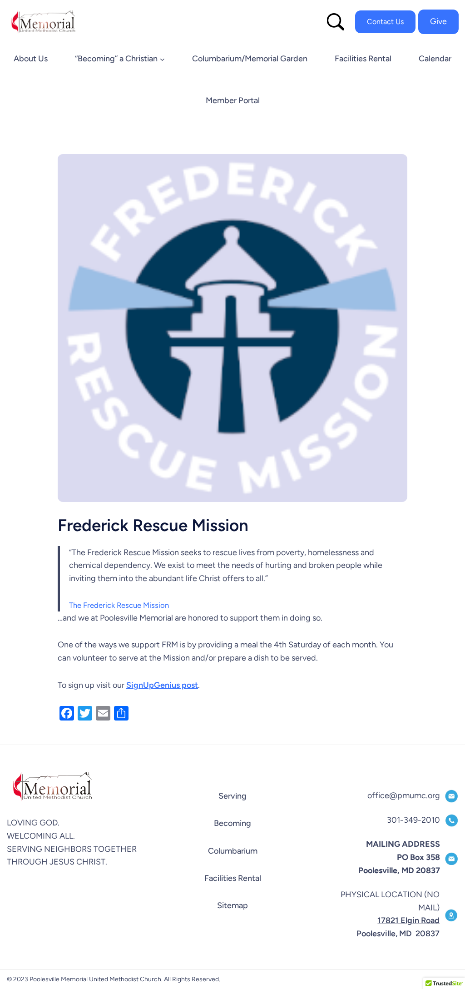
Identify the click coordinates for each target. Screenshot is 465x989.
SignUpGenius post (162, 685)
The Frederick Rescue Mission (119, 605)
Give (438, 21)
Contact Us (385, 21)
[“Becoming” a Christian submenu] (162, 59)
